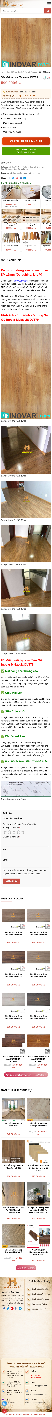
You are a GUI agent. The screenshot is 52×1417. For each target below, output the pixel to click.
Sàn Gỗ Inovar (44, 72)
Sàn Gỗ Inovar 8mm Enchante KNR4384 (13, 975)
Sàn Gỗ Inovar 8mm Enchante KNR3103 (38, 1017)
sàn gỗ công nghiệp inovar (17, 173)
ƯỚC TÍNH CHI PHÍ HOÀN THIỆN (26, 141)
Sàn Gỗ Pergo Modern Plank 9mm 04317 (13, 1166)
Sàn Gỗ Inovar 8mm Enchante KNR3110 (38, 975)
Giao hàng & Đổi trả (39, 1304)
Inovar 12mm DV (20, 281)
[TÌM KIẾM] (47, 10)
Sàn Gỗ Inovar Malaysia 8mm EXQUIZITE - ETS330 (38, 1059)
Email (6, 860)
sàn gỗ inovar (34, 173)
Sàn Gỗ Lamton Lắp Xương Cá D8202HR (38, 1124)
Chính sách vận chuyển (41, 1294)
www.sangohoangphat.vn (35, 1403)
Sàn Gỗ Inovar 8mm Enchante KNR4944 (38, 933)
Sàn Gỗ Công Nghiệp (15, 72)
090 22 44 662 (36, 1377)
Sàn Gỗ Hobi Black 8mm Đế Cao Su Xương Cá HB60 (38, 1167)
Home (3, 72)
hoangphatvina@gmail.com (36, 1386)
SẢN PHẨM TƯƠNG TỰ (16, 1090)
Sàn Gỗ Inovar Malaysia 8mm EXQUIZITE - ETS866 (13, 1059)
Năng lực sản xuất (39, 1309)
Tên (5, 849)
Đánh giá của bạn (11, 828)
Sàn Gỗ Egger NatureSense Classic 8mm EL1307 (38, 1252)
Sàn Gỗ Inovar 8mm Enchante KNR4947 (13, 933)
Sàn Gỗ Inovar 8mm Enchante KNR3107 (13, 1017)
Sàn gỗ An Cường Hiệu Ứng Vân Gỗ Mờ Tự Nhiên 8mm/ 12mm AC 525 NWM (38, 1210)
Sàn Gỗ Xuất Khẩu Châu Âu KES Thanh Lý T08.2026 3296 (13, 1210)
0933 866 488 (35, 1375)
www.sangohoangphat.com (36, 1394)
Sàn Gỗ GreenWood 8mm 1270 (13, 1124)
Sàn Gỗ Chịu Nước (37, 167)
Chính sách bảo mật (40, 1289)
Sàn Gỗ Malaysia (30, 72)
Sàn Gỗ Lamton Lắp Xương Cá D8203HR (13, 1251)
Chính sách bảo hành (40, 1299)
